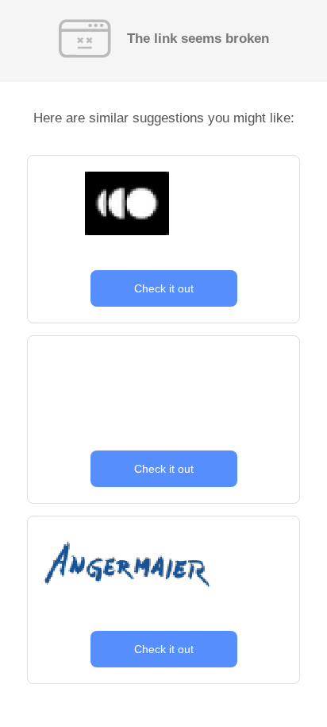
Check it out (164, 288)
